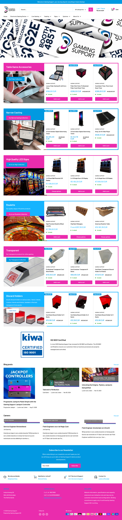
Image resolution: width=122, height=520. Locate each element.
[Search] (91, 9)
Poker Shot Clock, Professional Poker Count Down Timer (80, 87)
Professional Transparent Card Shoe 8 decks (55, 270)
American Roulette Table (102, 224)
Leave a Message (104, 478)
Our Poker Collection (15, 79)
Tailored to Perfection (51, 390)
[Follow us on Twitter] (40, 514)
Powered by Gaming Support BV (12, 513)
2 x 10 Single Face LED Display (79, 178)
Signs (56, 16)
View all (116, 364)
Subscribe (75, 465)
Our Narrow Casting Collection (18, 118)
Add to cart (57, 99)
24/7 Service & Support (75, 478)
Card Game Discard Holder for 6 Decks (55, 316)
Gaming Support (50, 83)
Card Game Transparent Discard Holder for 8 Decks (104, 270)
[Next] (117, 83)
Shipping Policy (12, 478)
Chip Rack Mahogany (77, 224)
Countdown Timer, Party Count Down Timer (104, 87)
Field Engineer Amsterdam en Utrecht (96, 428)
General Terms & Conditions (52, 497)
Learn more (12, 310)
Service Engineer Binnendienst (15, 427)
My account (100, 10)
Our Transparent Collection (17, 260)
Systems (65, 16)
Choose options (56, 191)
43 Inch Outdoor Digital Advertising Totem (56, 132)
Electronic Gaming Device (18, 16)
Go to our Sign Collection (16, 164)
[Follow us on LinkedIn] (47, 514)
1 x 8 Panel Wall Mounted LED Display (54, 179)
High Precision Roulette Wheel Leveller (55, 225)
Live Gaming (35, 16)
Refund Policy (42, 478)
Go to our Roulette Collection (18, 214)
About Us (76, 16)
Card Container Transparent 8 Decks (79, 270)
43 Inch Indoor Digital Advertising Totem (80, 132)
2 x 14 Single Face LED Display (103, 178)
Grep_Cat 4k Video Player (102, 131)
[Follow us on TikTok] (43, 514)
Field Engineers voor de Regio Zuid (56, 427)
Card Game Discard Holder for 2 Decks (80, 316)
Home (5, 16)
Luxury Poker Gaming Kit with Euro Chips (56, 87)
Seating (46, 16)
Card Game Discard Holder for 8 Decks (104, 316)
